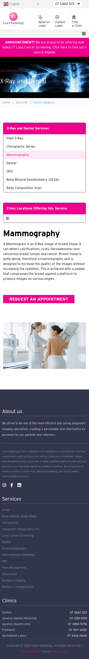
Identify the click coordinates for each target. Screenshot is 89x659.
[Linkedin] (19, 485)
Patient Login (60, 23)
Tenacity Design (59, 651)
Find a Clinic (77, 23)
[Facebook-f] (12, 485)
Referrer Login (44, 23)
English (14, 4)
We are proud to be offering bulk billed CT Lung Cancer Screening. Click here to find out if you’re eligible (44, 47)
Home (6, 102)
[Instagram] (4, 485)
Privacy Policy (31, 651)
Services (22, 102)
